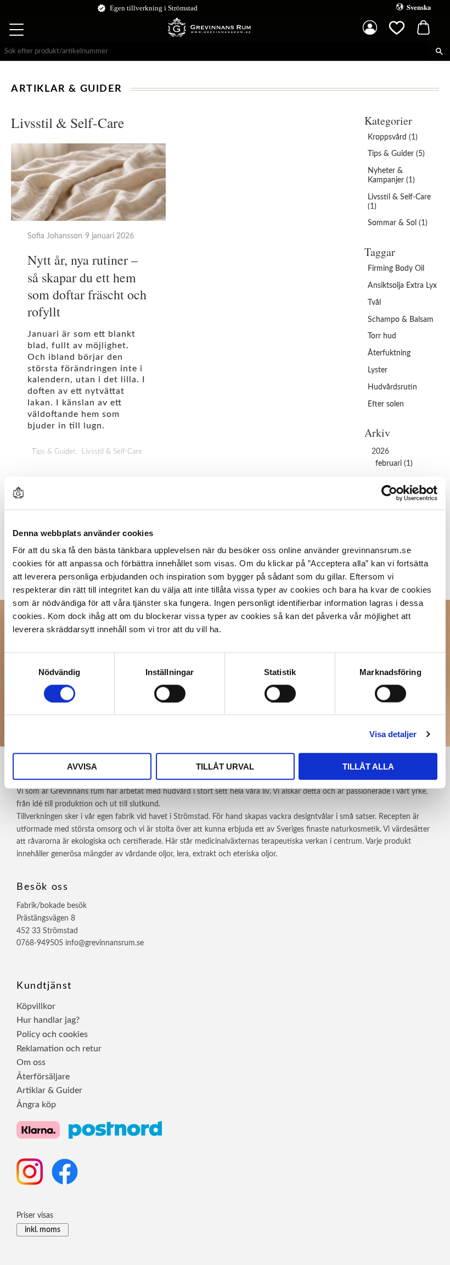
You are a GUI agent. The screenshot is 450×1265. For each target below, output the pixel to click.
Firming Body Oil (396, 268)
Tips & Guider (53, 451)
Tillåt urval (225, 766)
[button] (17, 31)
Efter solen (386, 404)
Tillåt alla (368, 766)
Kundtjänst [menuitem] (44, 986)
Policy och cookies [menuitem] (52, 1034)
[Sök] (439, 51)
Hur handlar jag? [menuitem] (48, 1020)
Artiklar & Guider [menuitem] (49, 1090)
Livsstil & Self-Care (112, 451)
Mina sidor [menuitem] (370, 27)
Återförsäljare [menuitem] (43, 1076)
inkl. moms (42, 1230)
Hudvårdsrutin (392, 387)
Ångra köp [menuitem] (36, 1104)
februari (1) (394, 463)
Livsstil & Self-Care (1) (399, 201)
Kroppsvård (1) (393, 137)
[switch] (169, 693)
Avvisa (82, 766)
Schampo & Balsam (401, 320)
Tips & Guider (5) (396, 154)
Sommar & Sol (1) (398, 223)
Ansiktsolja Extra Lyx (402, 285)
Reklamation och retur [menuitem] (59, 1048)
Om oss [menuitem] (31, 1062)
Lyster (377, 370)
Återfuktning (389, 353)
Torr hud (382, 336)
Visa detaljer (393, 733)
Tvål (374, 303)
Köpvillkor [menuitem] (35, 1006)
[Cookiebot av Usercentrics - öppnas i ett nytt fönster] (389, 492)
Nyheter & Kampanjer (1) (391, 175)
